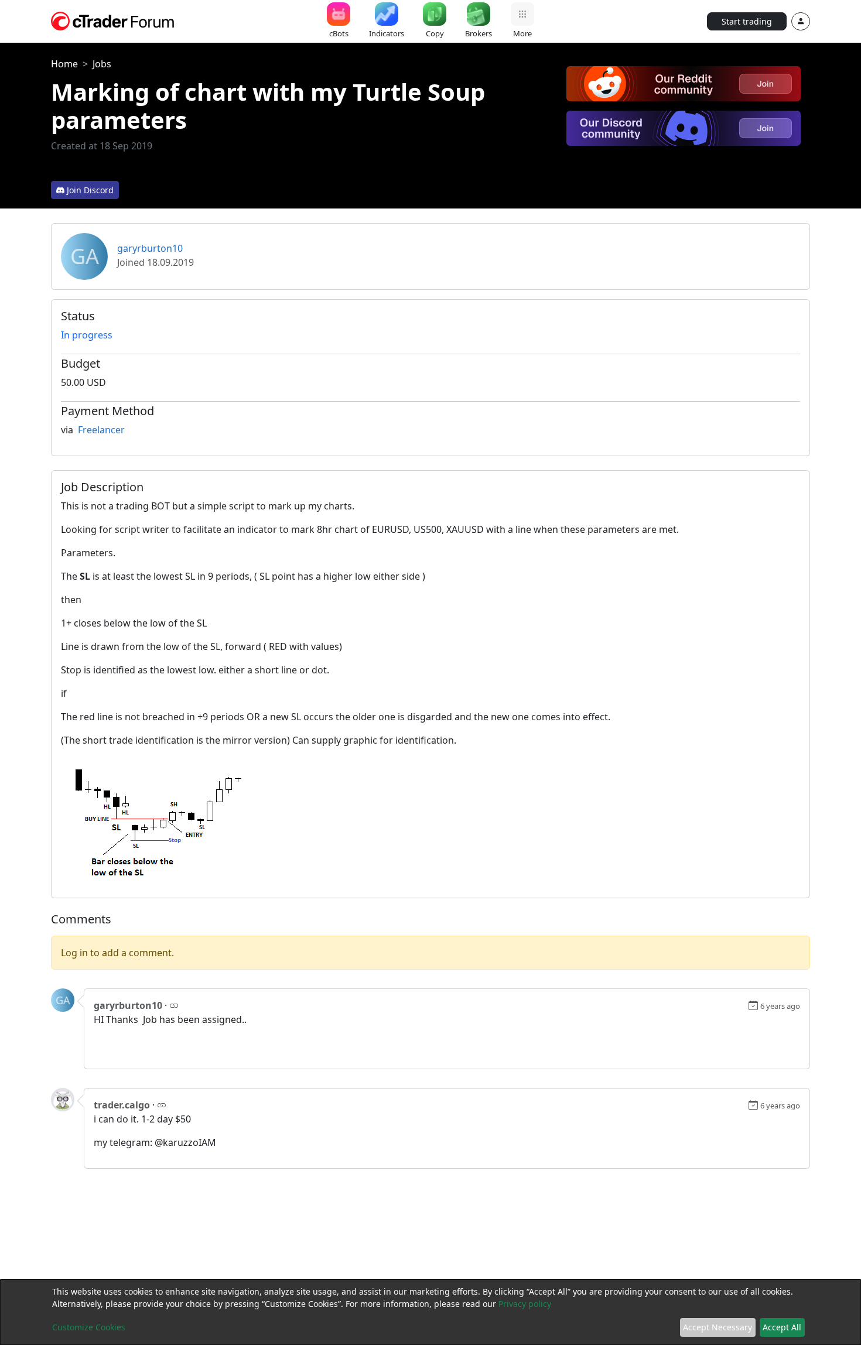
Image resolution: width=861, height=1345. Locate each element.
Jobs (102, 63)
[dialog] (430, 1312)
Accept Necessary (717, 1327)
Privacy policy (524, 1303)
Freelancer (101, 429)
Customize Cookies (88, 1327)
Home (64, 63)
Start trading (747, 21)
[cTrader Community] (113, 19)
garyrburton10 (150, 248)
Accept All (782, 1327)
